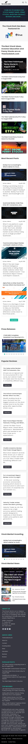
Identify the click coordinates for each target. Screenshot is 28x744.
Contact (4, 643)
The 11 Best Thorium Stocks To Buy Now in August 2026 (12, 98)
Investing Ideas (6, 646)
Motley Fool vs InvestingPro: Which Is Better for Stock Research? (12, 166)
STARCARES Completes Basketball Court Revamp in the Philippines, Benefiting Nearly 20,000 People (13, 336)
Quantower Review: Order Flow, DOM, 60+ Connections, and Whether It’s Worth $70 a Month (13, 204)
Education (5, 651)
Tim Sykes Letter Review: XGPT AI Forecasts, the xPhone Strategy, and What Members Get (13, 369)
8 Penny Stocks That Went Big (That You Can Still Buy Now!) (19, 592)
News (3, 648)
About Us (4, 640)
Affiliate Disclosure (17, 738)
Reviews (4, 657)
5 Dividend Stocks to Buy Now (18, 599)
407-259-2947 (6, 626)
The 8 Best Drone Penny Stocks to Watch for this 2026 (12, 138)
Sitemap (3, 738)
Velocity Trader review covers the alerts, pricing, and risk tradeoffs (12, 503)
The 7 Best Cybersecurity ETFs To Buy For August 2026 (13, 118)
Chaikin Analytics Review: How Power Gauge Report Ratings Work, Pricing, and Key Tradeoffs (13, 449)
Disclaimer (4, 742)
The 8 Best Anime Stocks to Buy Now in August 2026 (13, 78)
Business (4, 654)
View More (14, 320)
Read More (7, 385)
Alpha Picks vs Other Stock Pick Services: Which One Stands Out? (14, 284)
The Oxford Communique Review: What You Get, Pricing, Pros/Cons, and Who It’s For (13, 394)
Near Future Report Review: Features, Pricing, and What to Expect (13, 422)
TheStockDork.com (7, 638)
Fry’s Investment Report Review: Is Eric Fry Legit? (12, 476)
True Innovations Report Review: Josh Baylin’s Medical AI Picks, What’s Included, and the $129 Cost (13, 244)
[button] (4, 354)
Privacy (9, 738)
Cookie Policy (12, 742)
